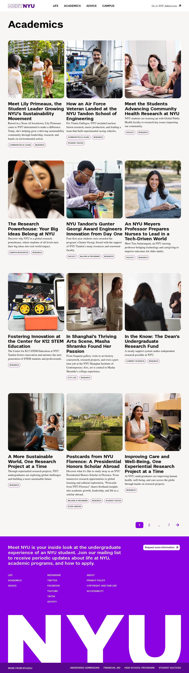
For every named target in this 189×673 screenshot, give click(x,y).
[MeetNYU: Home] (21, 5)
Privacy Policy (96, 580)
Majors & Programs (90, 256)
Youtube (52, 591)
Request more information (159, 547)
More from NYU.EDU (20, 668)
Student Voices (75, 143)
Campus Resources (19, 252)
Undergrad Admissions (84, 668)
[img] (36, 69)
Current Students (135, 361)
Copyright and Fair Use (102, 585)
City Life (72, 378)
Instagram (53, 575)
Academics (72, 5)
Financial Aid (112, 668)
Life (55, 5)
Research (39, 145)
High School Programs (140, 668)
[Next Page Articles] (178, 524)
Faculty (130, 132)
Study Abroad (74, 506)
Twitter (52, 580)
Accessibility (95, 591)
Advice (91, 5)
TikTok (51, 596)
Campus (108, 5)
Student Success (170, 668)
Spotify (52, 601)
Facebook (53, 585)
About (91, 575)
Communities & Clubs (20, 145)
